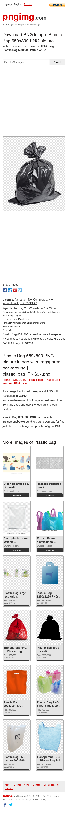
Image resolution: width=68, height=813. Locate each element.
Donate (36, 784)
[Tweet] (20, 290)
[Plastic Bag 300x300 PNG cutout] (16, 682)
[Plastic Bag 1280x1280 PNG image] (50, 573)
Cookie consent (51, 784)
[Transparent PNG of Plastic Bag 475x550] (16, 628)
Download (16, 495)
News (26, 784)
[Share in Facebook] (5, 290)
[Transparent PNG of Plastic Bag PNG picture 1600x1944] (50, 737)
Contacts (9, 788)
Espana (28, 4)
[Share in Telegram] (10, 290)
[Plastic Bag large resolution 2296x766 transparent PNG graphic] (16, 573)
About (7, 784)
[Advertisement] (34, 102)
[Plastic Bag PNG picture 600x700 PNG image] (16, 737)
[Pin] (15, 290)
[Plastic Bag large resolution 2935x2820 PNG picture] (50, 627)
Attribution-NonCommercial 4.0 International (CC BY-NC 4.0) (28, 301)
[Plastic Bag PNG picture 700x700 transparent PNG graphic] (50, 682)
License (17, 784)
